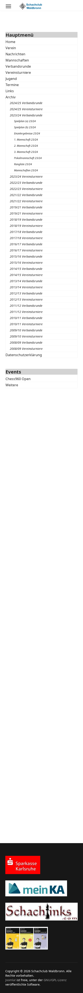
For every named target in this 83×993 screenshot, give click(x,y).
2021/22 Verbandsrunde (26, 195)
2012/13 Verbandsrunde (26, 293)
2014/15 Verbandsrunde (26, 269)
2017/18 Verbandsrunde (26, 232)
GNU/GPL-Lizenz (55, 980)
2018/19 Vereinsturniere (26, 226)
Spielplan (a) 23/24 (25, 121)
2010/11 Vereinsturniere (26, 324)
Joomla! (10, 980)
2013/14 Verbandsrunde (26, 281)
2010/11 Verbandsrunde (26, 318)
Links (10, 91)
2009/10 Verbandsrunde (26, 330)
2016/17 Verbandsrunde (26, 244)
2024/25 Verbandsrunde (26, 103)
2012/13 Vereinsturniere (26, 299)
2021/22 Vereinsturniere (26, 201)
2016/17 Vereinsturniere (26, 250)
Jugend (11, 78)
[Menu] (8, 6)
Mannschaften (17, 60)
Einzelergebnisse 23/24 (27, 133)
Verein (11, 48)
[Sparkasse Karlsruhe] (41, 865)
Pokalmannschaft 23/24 (28, 158)
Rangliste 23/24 (23, 164)
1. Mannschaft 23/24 (26, 139)
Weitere (12, 385)
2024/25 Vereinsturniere (26, 109)
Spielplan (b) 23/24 (25, 127)
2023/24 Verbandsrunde (26, 115)
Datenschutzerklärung (24, 355)
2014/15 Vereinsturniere (26, 275)
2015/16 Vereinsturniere (26, 263)
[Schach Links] (41, 911)
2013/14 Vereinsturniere (26, 287)
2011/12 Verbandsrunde (26, 306)
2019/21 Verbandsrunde (26, 207)
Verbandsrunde (18, 66)
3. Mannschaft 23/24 (26, 152)
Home (10, 41)
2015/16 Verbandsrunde (26, 256)
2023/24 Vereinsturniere (26, 176)
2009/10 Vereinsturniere (26, 336)
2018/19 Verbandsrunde (26, 220)
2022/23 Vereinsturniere (26, 189)
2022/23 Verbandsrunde (26, 183)
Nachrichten (15, 54)
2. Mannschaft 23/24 (26, 146)
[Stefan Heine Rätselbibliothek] (41, 938)
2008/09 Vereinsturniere (26, 349)
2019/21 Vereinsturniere (26, 213)
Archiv (11, 97)
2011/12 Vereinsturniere (26, 312)
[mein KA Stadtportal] (41, 888)
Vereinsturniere (18, 72)
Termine (12, 84)
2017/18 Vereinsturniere (26, 238)
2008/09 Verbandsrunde (26, 342)
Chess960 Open (18, 379)
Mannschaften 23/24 (26, 170)
